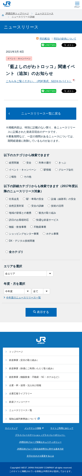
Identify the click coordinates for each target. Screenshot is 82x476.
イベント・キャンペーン (22, 169)
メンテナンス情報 (32, 428)
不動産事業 (40, 226)
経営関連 (14, 162)
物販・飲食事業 (17, 226)
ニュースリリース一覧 (20, 410)
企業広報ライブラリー (20, 393)
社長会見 (14, 199)
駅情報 (47, 169)
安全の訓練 (37, 205)
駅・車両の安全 (35, 199)
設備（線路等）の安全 (63, 199)
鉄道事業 (24, 360)
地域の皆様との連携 (20, 212)
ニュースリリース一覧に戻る (41, 113)
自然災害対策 (16, 205)
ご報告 (12, 176)
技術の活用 (57, 205)
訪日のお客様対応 (19, 219)
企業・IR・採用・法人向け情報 (25, 385)
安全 (28, 162)
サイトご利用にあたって (61, 428)
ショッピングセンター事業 (24, 233)
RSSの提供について (65, 38)
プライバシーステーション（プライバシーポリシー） (40, 435)
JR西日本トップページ (17, 13)
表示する (43, 312)
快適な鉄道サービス (47, 219)
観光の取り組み (47, 212)
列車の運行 (45, 162)
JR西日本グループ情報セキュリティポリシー (40, 442)
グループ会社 (66, 169)
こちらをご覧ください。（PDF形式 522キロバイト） (39, 81)
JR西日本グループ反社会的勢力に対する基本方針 (40, 449)
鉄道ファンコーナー (19, 402)
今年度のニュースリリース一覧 (23, 297)
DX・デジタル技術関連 (22, 240)
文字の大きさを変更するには (40, 456)
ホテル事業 (52, 233)
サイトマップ (11, 428)
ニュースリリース (44, 13)
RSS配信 (45, 38)
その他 (27, 176)
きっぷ (62, 162)
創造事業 (34, 377)
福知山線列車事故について (23, 419)
